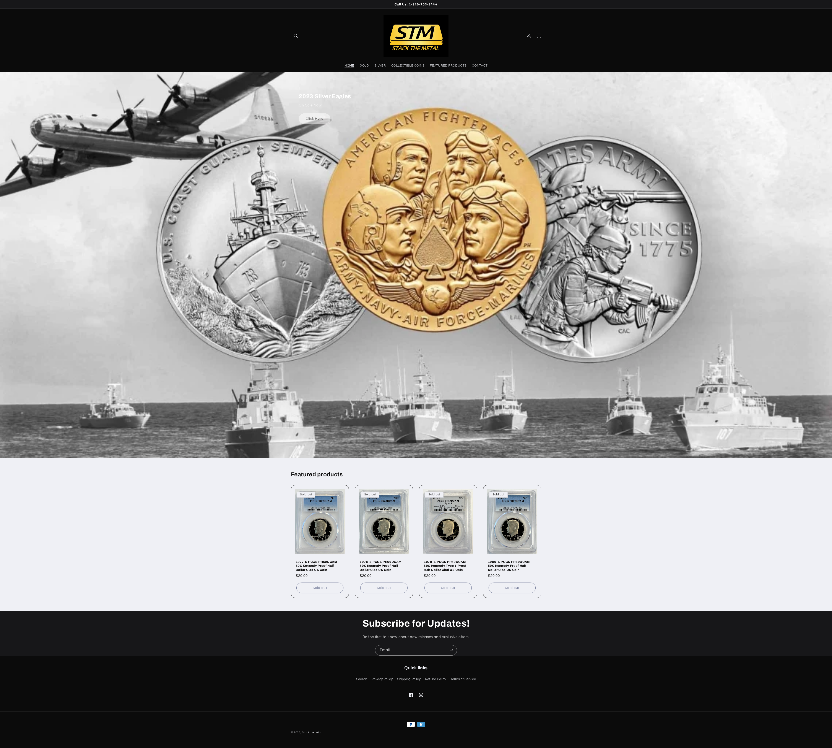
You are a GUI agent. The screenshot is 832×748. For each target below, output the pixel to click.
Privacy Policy (382, 679)
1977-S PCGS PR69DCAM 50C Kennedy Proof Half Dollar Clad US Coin (316, 566)
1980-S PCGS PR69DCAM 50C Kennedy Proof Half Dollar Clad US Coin (509, 566)
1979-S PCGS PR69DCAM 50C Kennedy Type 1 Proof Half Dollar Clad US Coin (445, 566)
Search (361, 679)
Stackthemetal (311, 732)
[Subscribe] (452, 650)
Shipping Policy (409, 679)
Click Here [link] (315, 118)
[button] (296, 36)
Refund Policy (435, 679)
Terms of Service (463, 679)
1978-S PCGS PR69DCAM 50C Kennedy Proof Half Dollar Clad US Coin (380, 566)
